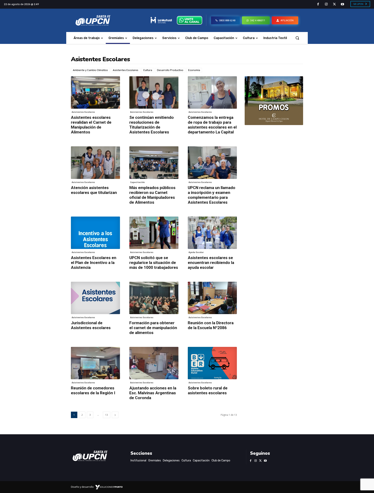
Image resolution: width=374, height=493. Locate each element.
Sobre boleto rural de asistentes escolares (208, 390)
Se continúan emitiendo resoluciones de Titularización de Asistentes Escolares (151, 124)
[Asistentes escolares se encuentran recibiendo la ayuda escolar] (212, 233)
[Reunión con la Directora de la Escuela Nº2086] (212, 298)
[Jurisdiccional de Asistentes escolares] (95, 298)
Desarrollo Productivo (170, 70)
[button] (297, 38)
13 (106, 415)
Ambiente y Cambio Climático (90, 70)
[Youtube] (342, 4)
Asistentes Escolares (125, 70)
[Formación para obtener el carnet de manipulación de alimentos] (153, 298)
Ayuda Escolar (196, 252)
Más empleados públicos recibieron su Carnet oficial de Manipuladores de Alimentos (152, 195)
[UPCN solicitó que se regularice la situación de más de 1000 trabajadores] (153, 233)
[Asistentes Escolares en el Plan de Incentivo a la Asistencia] (95, 233)
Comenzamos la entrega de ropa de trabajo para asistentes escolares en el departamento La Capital (212, 124)
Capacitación (137, 182)
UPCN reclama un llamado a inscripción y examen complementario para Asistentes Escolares (211, 195)
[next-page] (115, 415)
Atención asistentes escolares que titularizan (94, 190)
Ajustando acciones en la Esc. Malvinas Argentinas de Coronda (152, 393)
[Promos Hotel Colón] (274, 100)
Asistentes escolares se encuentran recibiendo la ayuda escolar (211, 262)
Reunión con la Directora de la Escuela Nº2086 (211, 325)
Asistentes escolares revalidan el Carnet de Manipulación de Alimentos (91, 124)
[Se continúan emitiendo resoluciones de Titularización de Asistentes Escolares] (153, 92)
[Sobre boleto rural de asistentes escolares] (212, 363)
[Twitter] (334, 4)
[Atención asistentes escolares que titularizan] (95, 162)
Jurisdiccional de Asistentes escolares (91, 325)
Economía (194, 70)
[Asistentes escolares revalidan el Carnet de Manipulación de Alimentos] (95, 92)
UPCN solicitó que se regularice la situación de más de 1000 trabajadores (153, 262)
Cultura (147, 70)
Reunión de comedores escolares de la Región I (93, 390)
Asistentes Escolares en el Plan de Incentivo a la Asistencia (93, 262)
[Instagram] (326, 4)
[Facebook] (318, 4)
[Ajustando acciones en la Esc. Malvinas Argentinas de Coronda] (153, 363)
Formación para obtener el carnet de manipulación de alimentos (153, 328)
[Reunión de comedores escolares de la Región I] (95, 363)
